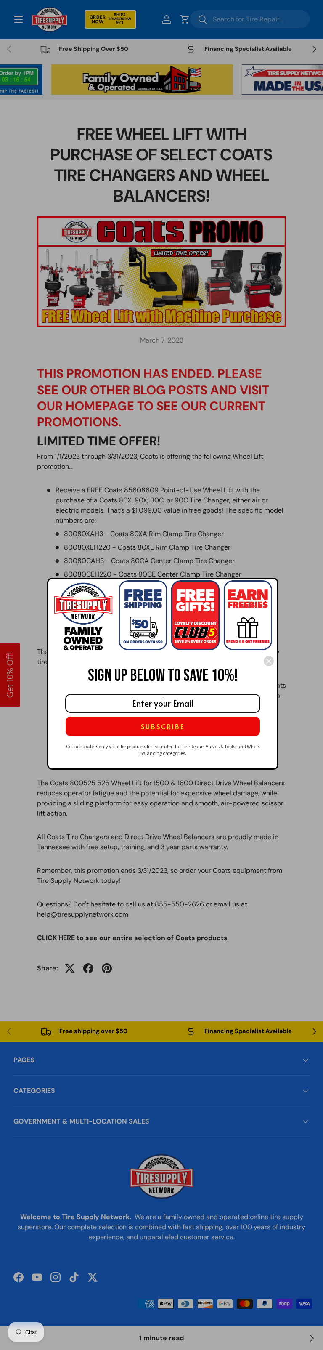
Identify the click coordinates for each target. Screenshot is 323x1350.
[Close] (269, 661)
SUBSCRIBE (163, 726)
